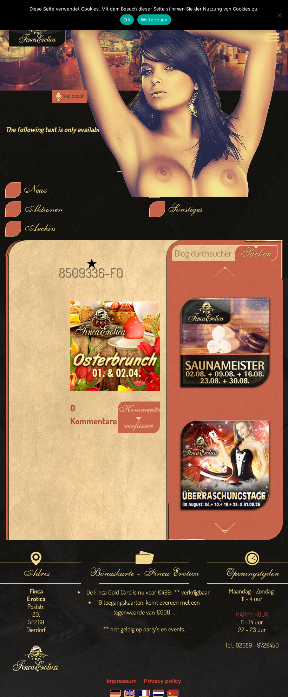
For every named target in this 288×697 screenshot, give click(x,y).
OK (127, 19)
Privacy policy (162, 681)
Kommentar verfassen (139, 417)
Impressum (122, 681)
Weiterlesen (154, 19)
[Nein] (279, 15)
